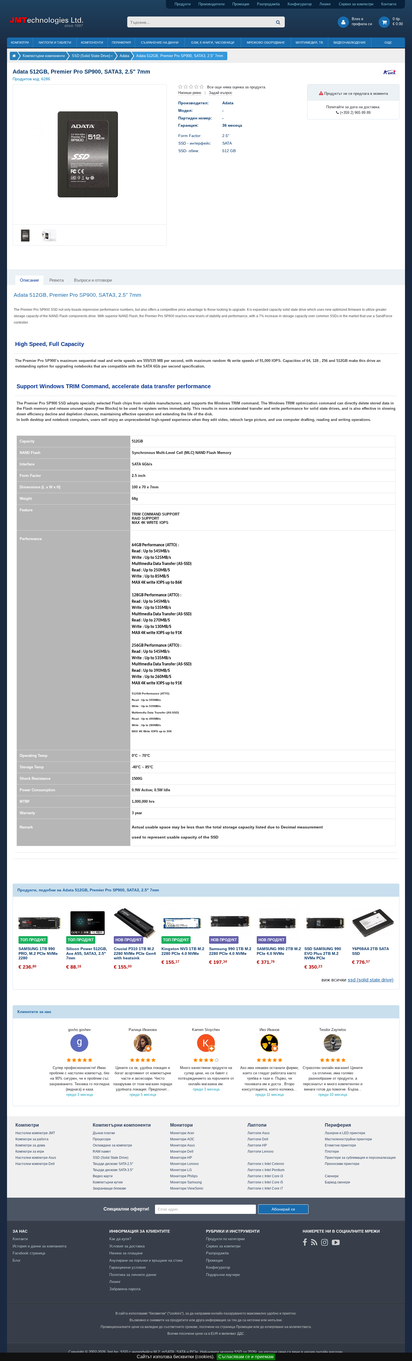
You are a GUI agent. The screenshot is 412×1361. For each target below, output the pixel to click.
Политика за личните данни (132, 1275)
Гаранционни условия (127, 1267)
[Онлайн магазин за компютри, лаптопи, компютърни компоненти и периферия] (14, 56)
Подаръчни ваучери (223, 1275)
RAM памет (102, 1151)
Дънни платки (104, 1133)
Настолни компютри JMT (35, 1133)
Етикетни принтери (340, 1145)
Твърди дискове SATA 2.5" (113, 1164)
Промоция (214, 1260)
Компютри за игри (29, 1151)
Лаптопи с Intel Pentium (265, 1170)
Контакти (388, 4)
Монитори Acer (182, 1133)
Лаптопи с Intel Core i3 (265, 1176)
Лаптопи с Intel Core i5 (265, 1182)
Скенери (332, 1176)
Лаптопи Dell (257, 1139)
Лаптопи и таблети (54, 42)
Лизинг (325, 4)
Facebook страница (29, 1253)
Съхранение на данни (160, 42)
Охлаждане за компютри (112, 1145)
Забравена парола (124, 1289)
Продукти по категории (225, 1239)
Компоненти (92, 42)
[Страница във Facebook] (305, 1242)
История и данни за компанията (39, 1246)
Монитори (181, 1125)
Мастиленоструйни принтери (348, 1139)
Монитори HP (181, 1158)
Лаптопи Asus (258, 1133)
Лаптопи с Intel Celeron (265, 1164)
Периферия (121, 42)
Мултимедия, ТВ (309, 42)
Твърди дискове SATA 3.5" (113, 1170)
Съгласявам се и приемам (246, 1356)
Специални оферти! (126, 1209)
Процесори (102, 1139)
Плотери (332, 1151)
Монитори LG (181, 1170)
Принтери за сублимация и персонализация (360, 1158)
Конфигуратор (300, 4)
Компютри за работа (31, 1139)
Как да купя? (120, 1239)
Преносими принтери (342, 1164)
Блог (17, 1260)
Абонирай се (283, 1209)
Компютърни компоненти (122, 1125)
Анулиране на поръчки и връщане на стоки (145, 1260)
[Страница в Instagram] (324, 1242)
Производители (211, 4)
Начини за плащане (126, 1253)
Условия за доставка (127, 1246)
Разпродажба (268, 4)
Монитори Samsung (186, 1182)
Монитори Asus (182, 1145)
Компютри (20, 42)
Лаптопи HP (257, 1145)
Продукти (183, 4)
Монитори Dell (181, 1151)
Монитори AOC (182, 1139)
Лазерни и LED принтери (345, 1133)
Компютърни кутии (108, 1182)
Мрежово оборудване (266, 42)
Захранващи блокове (109, 1188)
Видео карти (103, 1176)
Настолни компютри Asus (35, 1158)
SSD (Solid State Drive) (110, 1158)
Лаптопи (257, 1125)
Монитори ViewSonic (186, 1188)
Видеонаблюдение (350, 42)
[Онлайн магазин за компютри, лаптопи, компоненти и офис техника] (46, 26)
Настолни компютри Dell (35, 1164)
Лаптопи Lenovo (260, 1151)
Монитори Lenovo (184, 1164)
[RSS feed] (314, 1242)
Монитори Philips (184, 1176)
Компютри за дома (30, 1145)
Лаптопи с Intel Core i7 (265, 1188)
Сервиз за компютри (356, 4)
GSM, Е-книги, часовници (212, 42)
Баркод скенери (337, 1182)
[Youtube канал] (336, 1242)
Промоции (240, 4)
